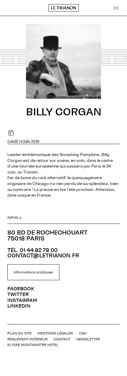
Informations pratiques (33, 272)
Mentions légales (55, 333)
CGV (83, 333)
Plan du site (19, 333)
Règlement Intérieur (27, 339)
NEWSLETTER (88, 339)
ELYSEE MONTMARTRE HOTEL (32, 345)
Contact (62, 339)
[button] (116, 8)
